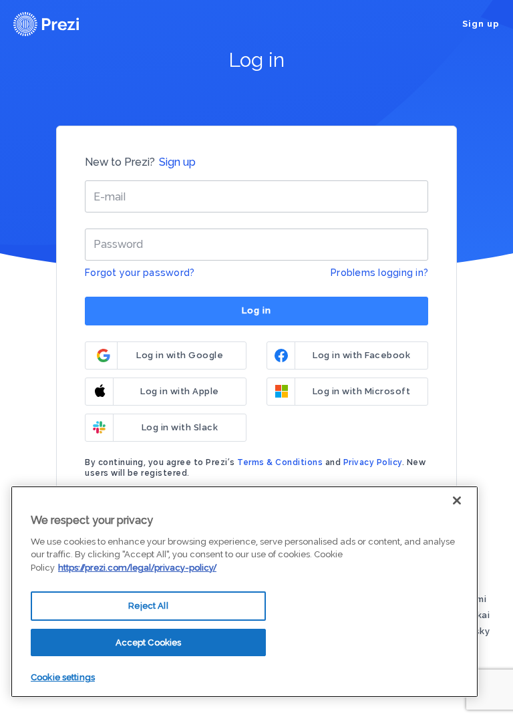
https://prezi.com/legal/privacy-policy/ (137, 568)
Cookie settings (63, 677)
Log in (256, 310)
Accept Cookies (149, 642)
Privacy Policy (372, 462)
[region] (244, 592)
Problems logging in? (379, 272)
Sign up (481, 24)
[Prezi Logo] (63, 24)
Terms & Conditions (280, 462)
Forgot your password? (139, 272)
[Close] (457, 500)
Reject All (148, 606)
